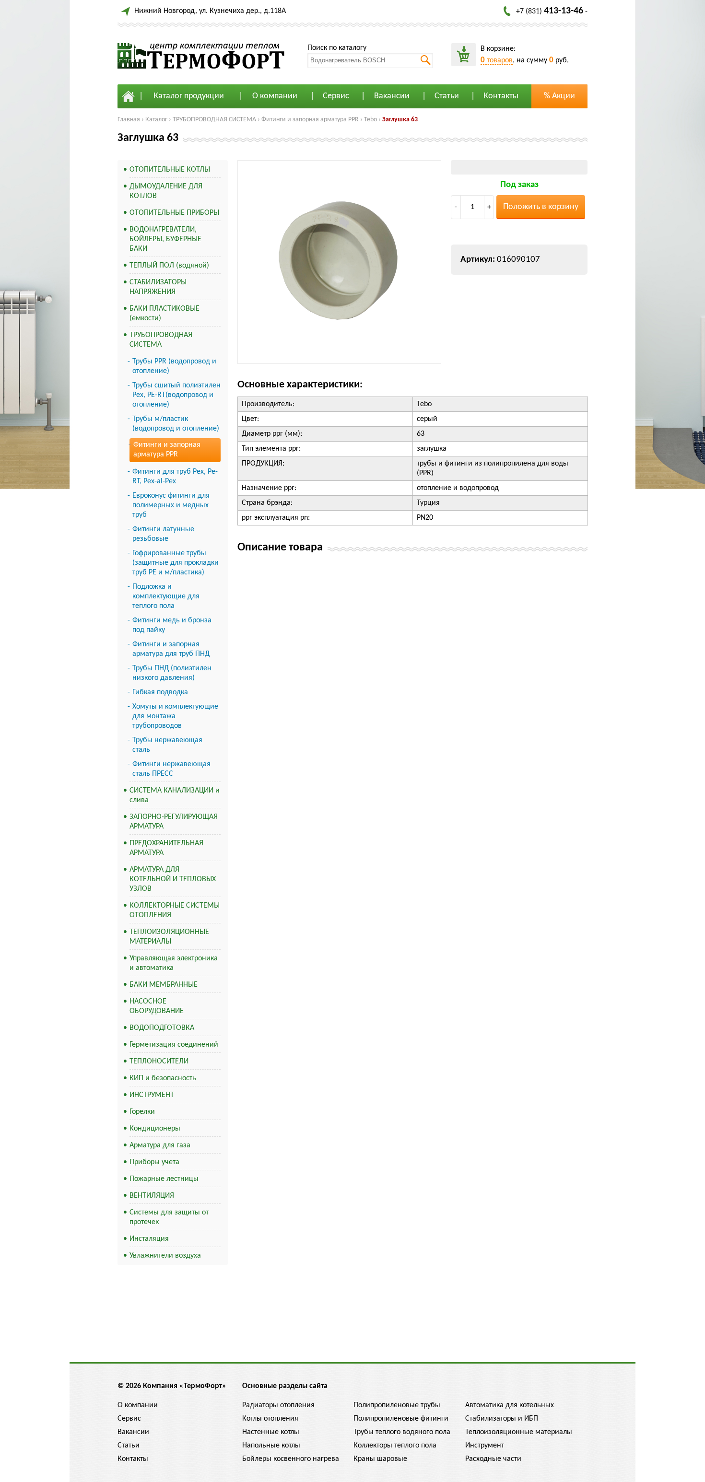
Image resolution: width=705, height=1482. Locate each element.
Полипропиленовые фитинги (400, 1419)
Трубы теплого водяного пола (401, 1432)
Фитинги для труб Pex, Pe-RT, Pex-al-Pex (175, 476)
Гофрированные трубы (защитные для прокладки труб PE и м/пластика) (175, 562)
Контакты (500, 96)
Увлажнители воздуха (165, 1256)
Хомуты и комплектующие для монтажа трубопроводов (175, 716)
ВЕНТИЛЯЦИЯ (151, 1196)
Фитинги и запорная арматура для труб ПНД (171, 649)
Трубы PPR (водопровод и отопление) (174, 366)
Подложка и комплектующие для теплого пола (166, 596)
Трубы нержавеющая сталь (167, 745)
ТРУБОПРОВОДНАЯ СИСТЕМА (214, 119)
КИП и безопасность (162, 1078)
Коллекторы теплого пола (394, 1445)
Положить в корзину (540, 206)
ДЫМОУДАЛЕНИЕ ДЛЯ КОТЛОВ (165, 191)
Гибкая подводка (160, 692)
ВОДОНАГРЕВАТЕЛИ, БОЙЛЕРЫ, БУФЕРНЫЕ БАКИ (165, 239)
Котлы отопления (270, 1419)
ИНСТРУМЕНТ (151, 1095)
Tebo (370, 119)
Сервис (336, 96)
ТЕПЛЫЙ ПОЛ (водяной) (169, 265)
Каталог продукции (188, 96)
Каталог (156, 119)
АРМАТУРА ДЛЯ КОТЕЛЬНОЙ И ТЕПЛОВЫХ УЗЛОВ (172, 879)
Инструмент (484, 1445)
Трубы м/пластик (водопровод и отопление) (175, 423)
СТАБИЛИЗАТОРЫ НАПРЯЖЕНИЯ (158, 287)
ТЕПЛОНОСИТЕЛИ (158, 1061)
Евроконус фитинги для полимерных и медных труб (171, 505)
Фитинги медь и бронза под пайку (172, 625)
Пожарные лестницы (164, 1179)
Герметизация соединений (173, 1045)
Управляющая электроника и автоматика (173, 963)
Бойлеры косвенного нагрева (290, 1459)
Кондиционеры (154, 1128)
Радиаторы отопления (278, 1405)
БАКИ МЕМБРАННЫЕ (163, 985)
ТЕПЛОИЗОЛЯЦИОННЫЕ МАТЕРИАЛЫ (169, 936)
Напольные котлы (271, 1445)
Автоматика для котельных (509, 1405)
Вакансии (392, 96)
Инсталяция (149, 1239)
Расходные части (493, 1459)
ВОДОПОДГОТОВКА (161, 1028)
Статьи (447, 96)
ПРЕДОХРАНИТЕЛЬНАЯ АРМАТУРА (166, 848)
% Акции (559, 96)
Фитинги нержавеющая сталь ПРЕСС (171, 769)
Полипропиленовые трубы (396, 1405)
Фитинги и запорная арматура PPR (310, 119)
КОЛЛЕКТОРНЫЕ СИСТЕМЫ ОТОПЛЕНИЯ (174, 910)
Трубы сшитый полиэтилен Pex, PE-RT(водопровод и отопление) (176, 395)
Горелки (142, 1112)
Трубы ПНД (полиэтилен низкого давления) (172, 673)
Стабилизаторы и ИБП (501, 1419)
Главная (129, 119)
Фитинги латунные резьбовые (163, 534)
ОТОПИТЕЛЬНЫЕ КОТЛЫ (169, 170)
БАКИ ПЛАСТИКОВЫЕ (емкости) (164, 313)
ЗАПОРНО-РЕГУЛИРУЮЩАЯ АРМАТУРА (173, 821)
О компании (274, 96)
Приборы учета (154, 1162)
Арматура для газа (159, 1145)
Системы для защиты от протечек (169, 1217)
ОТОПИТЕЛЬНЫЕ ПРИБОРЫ (174, 213)
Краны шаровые (380, 1459)
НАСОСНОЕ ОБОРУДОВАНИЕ (156, 1006)
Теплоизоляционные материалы (518, 1432)
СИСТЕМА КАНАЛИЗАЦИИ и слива (174, 795)
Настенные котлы (270, 1432)
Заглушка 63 (400, 119)
